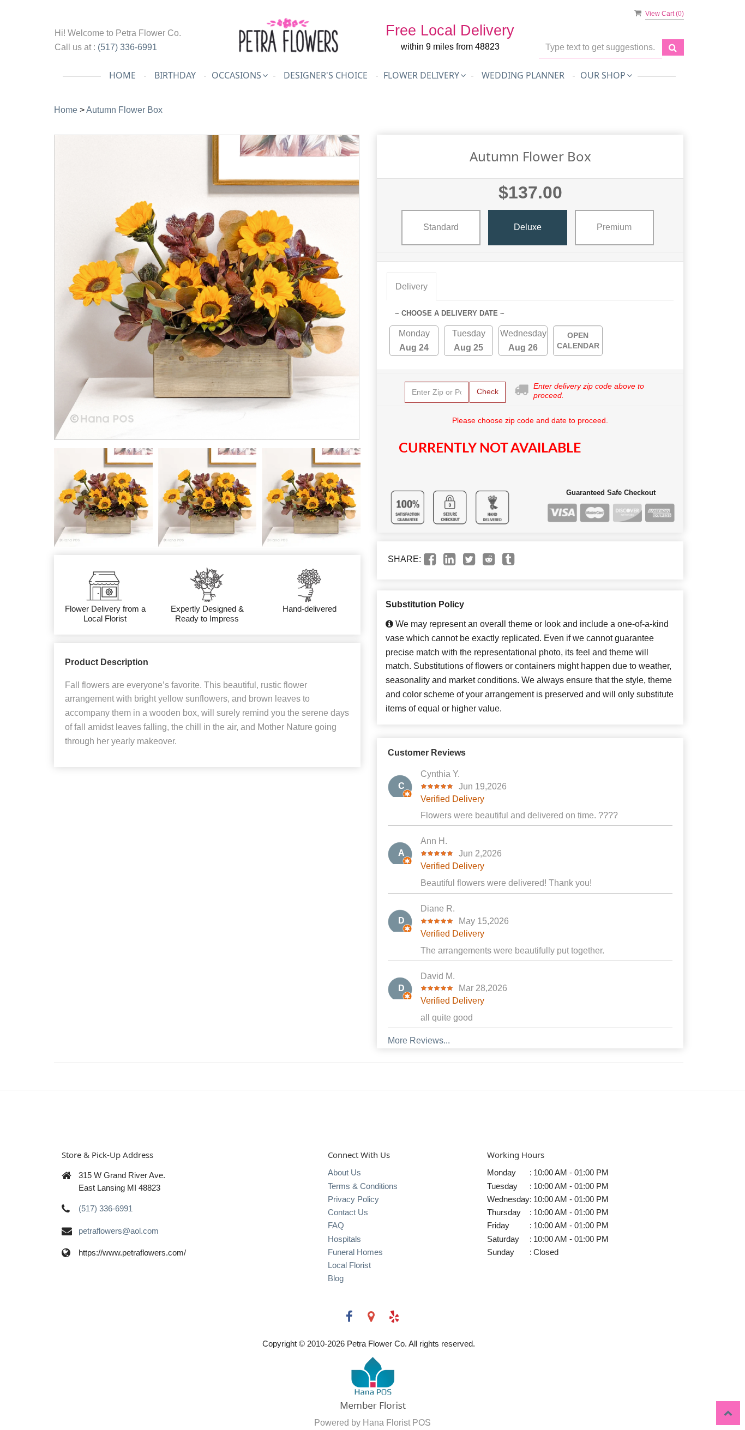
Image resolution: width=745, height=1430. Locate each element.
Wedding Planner (523, 75)
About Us (344, 1172)
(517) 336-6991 (127, 47)
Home (122, 75)
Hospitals (344, 1239)
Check (487, 391)
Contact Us (348, 1212)
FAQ (336, 1225)
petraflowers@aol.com (119, 1230)
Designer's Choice (326, 75)
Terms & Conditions (363, 1186)
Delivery (411, 286)
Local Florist (349, 1265)
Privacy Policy (353, 1199)
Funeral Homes (355, 1252)
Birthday (175, 75)
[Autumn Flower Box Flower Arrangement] (103, 497)
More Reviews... (419, 1040)
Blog (336, 1278)
